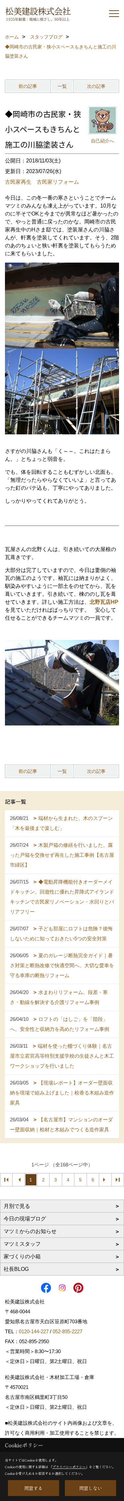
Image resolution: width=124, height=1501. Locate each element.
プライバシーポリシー (69, 1466)
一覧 (62, 86)
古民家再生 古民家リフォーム (42, 182)
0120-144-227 (34, 1331)
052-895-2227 (67, 1331)
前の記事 (28, 86)
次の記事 (96, 86)
